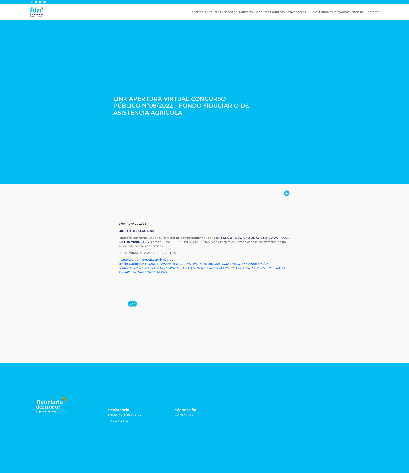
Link (132, 303)
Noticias (357, 12)
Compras (246, 12)
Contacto (372, 12)
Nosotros (196, 12)
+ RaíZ (312, 12)
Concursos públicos (270, 12)
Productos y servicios (221, 12)
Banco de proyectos (334, 12)
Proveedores (296, 12)
